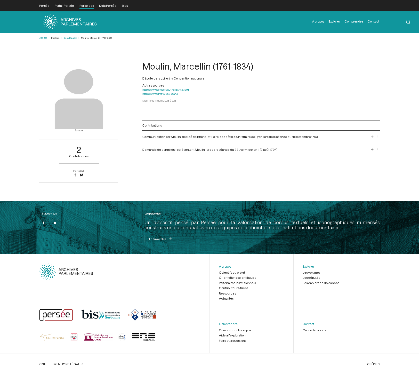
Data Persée (107, 5)
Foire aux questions (232, 340)
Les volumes (311, 272)
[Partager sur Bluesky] (81, 175)
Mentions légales (68, 364)
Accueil (43, 37)
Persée (44, 5)
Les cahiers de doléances (321, 283)
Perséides (87, 5)
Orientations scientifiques (237, 277)
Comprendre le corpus (235, 330)
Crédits (373, 364)
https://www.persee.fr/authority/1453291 (165, 89)
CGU (42, 364)
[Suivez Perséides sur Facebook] (43, 223)
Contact (373, 21)
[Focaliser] (372, 136)
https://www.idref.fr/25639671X (160, 93)
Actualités (226, 298)
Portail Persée (64, 5)
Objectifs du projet (232, 272)
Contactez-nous (314, 330)
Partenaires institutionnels (237, 283)
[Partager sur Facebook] (75, 175)
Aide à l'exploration (232, 335)
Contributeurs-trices (233, 288)
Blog (125, 5)
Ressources (227, 293)
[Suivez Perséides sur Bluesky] (55, 223)
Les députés (70, 38)
